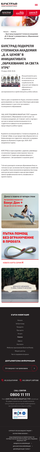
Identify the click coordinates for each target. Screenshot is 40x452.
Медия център (20, 351)
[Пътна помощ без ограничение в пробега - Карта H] (20, 248)
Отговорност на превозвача (16, 368)
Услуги (20, 333)
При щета (20, 330)
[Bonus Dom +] (20, 210)
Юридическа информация (22, 443)
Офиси (20, 341)
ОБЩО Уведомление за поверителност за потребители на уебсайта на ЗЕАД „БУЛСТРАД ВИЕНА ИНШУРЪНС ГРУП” (21, 438)
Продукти (20, 327)
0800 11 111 (20, 394)
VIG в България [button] (11, 380)
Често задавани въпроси (20, 354)
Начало (6, 32)
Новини (13, 32)
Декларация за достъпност (21, 449)
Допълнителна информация (22, 446)
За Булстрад (20, 323)
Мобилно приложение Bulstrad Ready (20, 347)
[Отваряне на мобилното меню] (36, 5)
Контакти (20, 344)
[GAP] (20, 285)
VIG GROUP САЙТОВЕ (30, 380)
